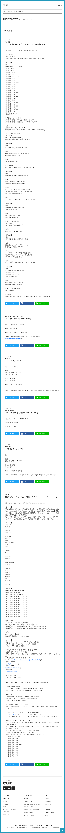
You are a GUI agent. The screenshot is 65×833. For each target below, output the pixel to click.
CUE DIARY (5, 801)
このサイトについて (29, 801)
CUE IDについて (6, 814)
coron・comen (49, 807)
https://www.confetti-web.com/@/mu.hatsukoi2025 (25, 660)
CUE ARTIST (6, 798)
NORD (46, 815)
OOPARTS (47, 809)
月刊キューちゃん (7, 807)
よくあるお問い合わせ (29, 812)
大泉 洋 (7, 316)
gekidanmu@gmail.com (11, 672)
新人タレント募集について (30, 807)
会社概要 (26, 798)
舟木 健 (7, 494)
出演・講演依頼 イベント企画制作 (32, 804)
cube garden (48, 804)
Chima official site (49, 812)
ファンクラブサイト (12, 714)
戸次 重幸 (7, 42)
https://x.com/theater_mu (12, 668)
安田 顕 (12, 410)
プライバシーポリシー (29, 815)
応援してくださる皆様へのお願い (32, 809)
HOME (4, 11)
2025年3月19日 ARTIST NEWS (15, 11)
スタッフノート (7, 804)
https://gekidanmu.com (11, 664)
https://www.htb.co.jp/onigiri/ (13, 338)
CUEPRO (47, 798)
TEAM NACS (48, 801)
